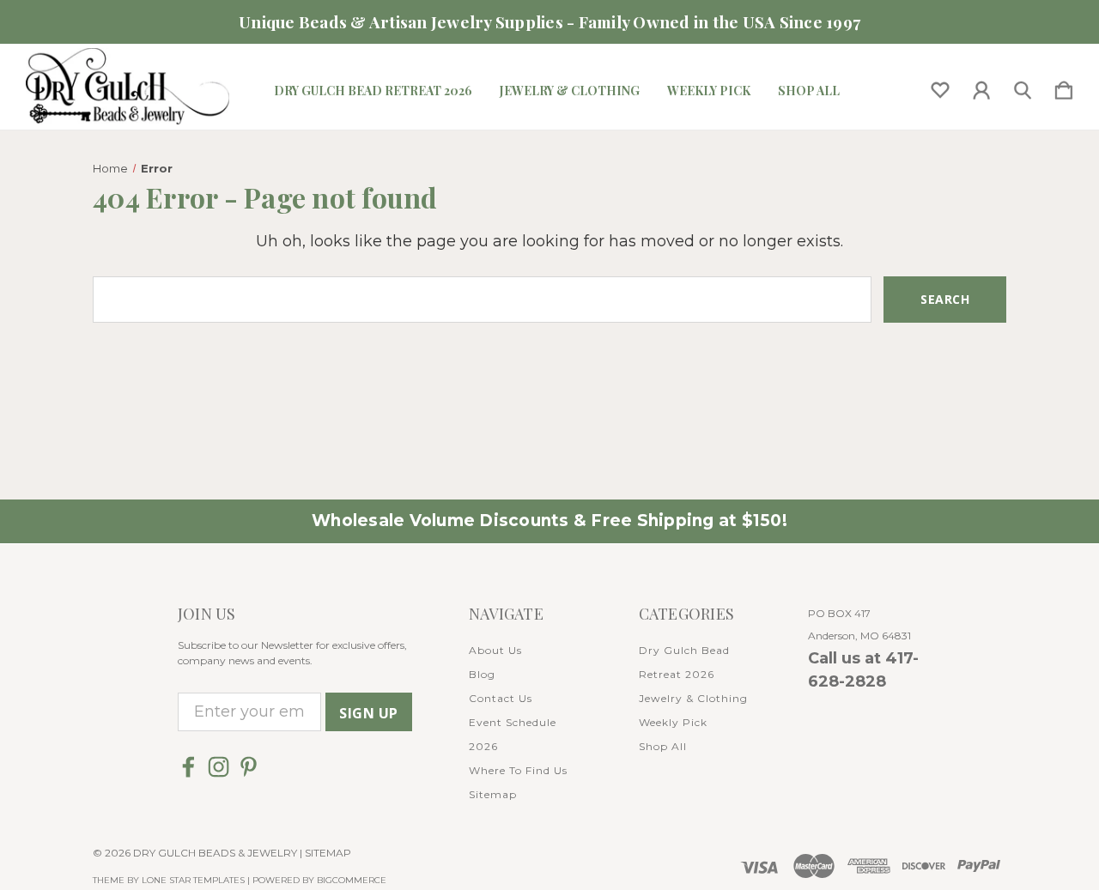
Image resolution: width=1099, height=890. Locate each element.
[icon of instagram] (218, 767)
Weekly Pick (708, 91)
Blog (482, 674)
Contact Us (500, 698)
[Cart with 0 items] (1063, 86)
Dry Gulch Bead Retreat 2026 (373, 91)
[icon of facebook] (188, 767)
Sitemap (493, 794)
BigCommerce (351, 880)
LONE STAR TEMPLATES (193, 880)
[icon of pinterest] (248, 767)
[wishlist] (940, 86)
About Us (495, 650)
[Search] (1022, 86)
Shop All (809, 91)
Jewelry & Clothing (570, 91)
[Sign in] (981, 86)
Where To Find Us (518, 770)
